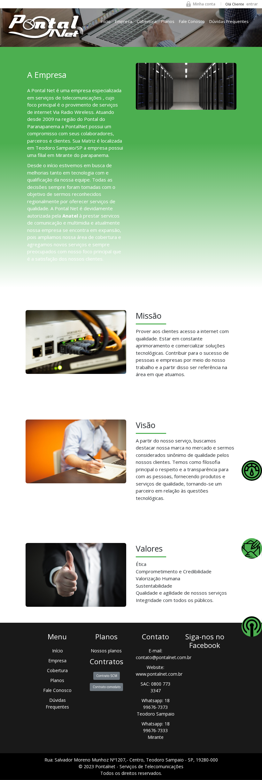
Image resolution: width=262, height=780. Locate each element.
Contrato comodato (106, 686)
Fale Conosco (192, 21)
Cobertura (147, 21)
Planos (167, 21)
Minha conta (204, 4)
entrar (252, 4)
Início (106, 21)
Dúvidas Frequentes (229, 21)
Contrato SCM (106, 675)
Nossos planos (106, 651)
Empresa (123, 21)
